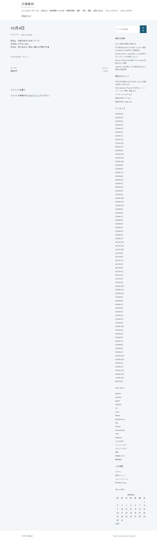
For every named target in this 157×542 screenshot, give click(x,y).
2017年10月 (119, 249)
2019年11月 (119, 158)
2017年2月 (119, 279)
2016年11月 (119, 290)
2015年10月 (119, 326)
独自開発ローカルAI (57, 11)
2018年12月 (119, 198)
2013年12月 (119, 356)
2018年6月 (119, 220)
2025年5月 (119, 121)
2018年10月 (119, 205)
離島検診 (118, 459)
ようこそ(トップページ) (30, 11)
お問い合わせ (98, 11)
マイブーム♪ (119, 94)
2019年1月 (119, 194)
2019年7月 (119, 172)
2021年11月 (119, 143)
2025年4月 (119, 125)
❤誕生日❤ (119, 98)
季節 (116, 452)
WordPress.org (120, 483)
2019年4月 (119, 183)
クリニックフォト (111, 11)
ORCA (117, 415)
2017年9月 (119, 253)
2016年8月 (119, 301)
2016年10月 (119, 293)
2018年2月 (119, 235)
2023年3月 (119, 132)
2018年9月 (119, 209)
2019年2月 (119, 191)
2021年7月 (119, 147)
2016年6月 (119, 308)
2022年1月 (119, 139)
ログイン (34, 95)
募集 (89, 11)
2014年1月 (119, 352)
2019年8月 (119, 169)
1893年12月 (119, 374)
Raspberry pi (120, 419)
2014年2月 (119, 348)
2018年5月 (119, 224)
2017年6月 (119, 264)
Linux (117, 412)
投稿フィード (120, 475)
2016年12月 (119, 286)
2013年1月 (119, 367)
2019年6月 (119, 176)
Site (116, 423)
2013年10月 (119, 359)
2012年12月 (119, 370)
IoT (116, 408)
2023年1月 (119, 136)
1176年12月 (119, 378)
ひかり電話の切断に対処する (125, 44)
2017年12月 (119, 242)
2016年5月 (119, 312)
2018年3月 (119, 231)
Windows (118, 438)
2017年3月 (119, 275)
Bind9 (117, 401)
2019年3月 (119, 187)
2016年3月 (119, 319)
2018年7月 (119, 216)
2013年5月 (119, 363)
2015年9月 (119, 330)
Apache (118, 393)
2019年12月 (119, 154)
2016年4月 (119, 315)
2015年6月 (119, 334)
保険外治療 (70, 11)
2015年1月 (119, 341)
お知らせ (44, 11)
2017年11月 (119, 246)
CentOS (118, 404)
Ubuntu (118, 426)
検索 (143, 29)
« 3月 (117, 523)
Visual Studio (120, 430)
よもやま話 (119, 441)
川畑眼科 (28, 5)
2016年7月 (119, 304)
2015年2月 (119, 337)
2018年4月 (119, 227)
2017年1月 (119, 282)
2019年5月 (119, 180)
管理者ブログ (26, 16)
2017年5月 (119, 268)
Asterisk (118, 397)
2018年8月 (119, 213)
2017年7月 (119, 260)
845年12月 (119, 381)
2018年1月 (119, 238)
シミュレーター (121, 445)
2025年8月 (119, 117)
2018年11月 (119, 202)
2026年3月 (119, 114)
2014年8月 (119, 345)
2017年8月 (119, 257)
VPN (116, 434)
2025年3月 (119, 128)
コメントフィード (121, 479)
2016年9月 (119, 297)
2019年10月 (119, 161)
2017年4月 (119, 271)
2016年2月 (119, 323)
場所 (78, 11)
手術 (84, 11)
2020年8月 (119, 150)
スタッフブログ (126, 11)
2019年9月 (119, 165)
